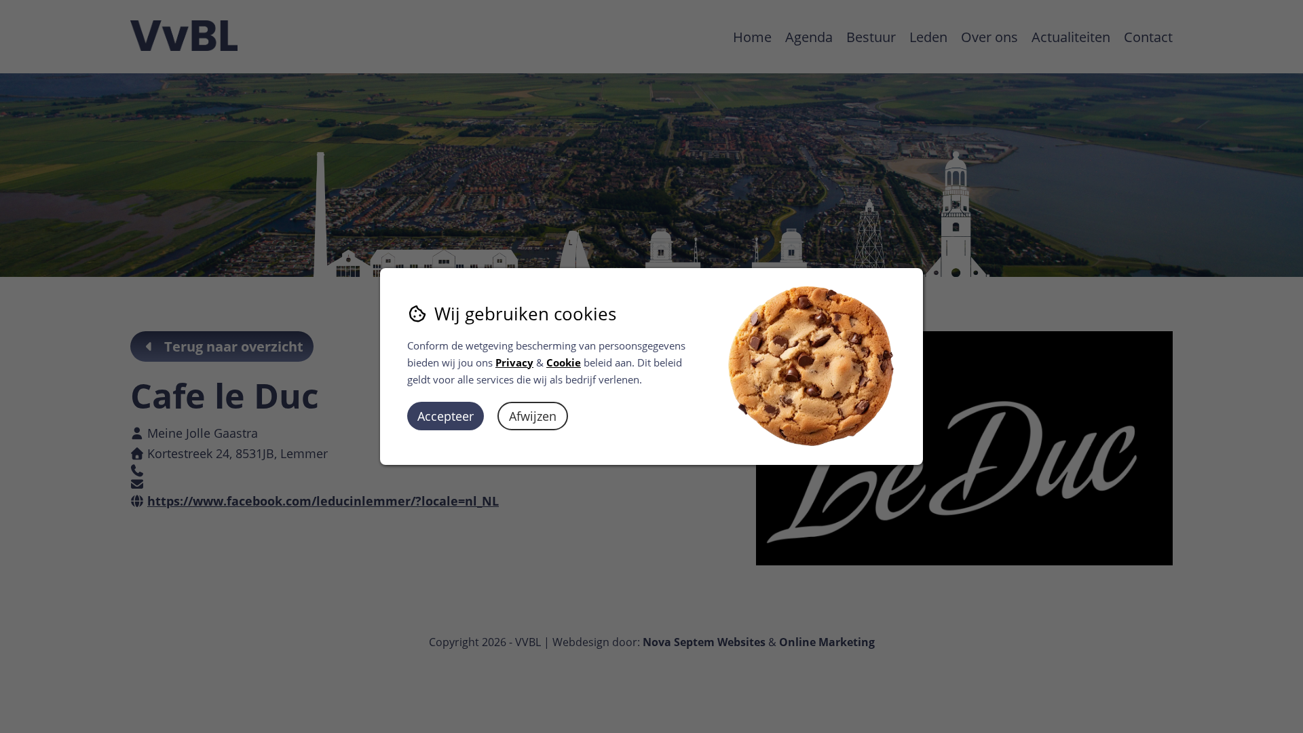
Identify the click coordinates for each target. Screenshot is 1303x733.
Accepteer (445, 416)
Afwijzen (532, 416)
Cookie (563, 362)
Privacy (514, 362)
